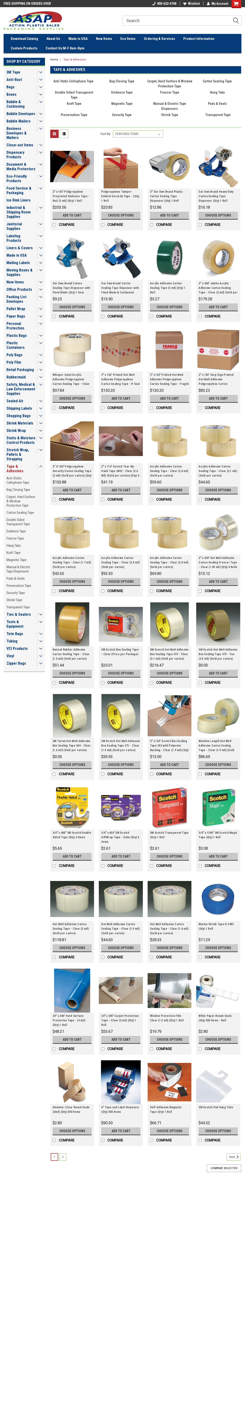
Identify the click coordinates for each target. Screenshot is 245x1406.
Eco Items (127, 39)
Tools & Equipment (14, 624)
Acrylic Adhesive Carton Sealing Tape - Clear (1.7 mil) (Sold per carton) (72, 562)
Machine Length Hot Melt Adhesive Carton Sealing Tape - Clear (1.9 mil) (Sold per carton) (216, 746)
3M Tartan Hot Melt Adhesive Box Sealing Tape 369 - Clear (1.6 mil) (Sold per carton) (72, 745)
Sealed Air (14, 401)
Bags (10, 87)
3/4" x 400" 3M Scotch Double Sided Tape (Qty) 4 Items (72, 835)
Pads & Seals (15, 578)
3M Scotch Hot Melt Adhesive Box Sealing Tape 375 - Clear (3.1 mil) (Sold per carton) (169, 654)
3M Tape (13, 72)
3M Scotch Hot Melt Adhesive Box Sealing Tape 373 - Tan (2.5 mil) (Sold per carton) (218, 654)
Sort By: (105, 134)
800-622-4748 (166, 3)
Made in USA (78, 39)
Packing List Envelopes (16, 299)
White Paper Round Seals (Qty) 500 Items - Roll (215, 1018)
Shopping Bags (18, 416)
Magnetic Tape (16, 560)
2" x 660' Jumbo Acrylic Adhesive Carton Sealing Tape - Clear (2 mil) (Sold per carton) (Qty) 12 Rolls (218, 289)
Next (232, 1157)
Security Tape (15, 593)
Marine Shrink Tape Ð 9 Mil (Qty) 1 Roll (216, 926)
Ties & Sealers (18, 614)
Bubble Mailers (18, 121)
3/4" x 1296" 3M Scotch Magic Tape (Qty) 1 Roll (218, 835)
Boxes (11, 94)
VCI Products (17, 648)
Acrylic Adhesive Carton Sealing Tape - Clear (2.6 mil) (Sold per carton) (169, 471)
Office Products (19, 289)
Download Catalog (24, 39)
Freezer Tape (15, 538)
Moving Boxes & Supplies (19, 272)
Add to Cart (72, 215)
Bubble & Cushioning (15, 104)
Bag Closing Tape (18, 490)
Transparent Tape (18, 607)
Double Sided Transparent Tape (18, 522)
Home (54, 59)
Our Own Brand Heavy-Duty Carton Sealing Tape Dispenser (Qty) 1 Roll (216, 196)
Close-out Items (19, 145)
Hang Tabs (13, 545)
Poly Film (13, 362)
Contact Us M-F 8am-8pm (65, 48)
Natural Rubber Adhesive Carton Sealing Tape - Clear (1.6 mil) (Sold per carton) (71, 654)
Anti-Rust (14, 79)
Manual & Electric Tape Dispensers (18, 569)
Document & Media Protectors (20, 166)
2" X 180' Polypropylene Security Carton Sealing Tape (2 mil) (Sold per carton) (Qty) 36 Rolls (72, 472)
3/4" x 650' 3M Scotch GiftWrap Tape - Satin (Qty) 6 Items (120, 837)
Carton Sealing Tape (20, 512)
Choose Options (121, 215)
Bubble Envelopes (20, 113)
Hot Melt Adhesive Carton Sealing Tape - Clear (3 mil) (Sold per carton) (71, 929)
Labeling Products (13, 238)
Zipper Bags (16, 663)
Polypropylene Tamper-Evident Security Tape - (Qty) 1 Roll (120, 196)
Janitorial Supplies (14, 226)
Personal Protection (15, 325)
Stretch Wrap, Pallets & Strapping (17, 454)
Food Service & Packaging (18, 190)
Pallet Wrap (15, 309)
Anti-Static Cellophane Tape (17, 480)
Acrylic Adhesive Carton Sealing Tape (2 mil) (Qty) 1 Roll (167, 288)
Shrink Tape (14, 600)
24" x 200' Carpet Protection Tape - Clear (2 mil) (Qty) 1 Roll (120, 1020)
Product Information (198, 39)
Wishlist (194, 3)
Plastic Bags (16, 335)
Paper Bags (15, 316)
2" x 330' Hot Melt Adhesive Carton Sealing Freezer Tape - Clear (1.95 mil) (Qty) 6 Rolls (218, 562)
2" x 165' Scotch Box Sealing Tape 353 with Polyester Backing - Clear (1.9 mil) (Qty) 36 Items (169, 746)
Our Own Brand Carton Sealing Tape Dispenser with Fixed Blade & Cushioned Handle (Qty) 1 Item (120, 289)
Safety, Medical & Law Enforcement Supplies (20, 389)
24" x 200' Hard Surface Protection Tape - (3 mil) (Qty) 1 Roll (69, 1020)
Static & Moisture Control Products (20, 440)
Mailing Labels (18, 262)
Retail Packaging (20, 369)
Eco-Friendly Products (16, 178)
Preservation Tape (18, 586)
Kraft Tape (13, 553)
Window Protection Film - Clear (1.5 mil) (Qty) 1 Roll (167, 1018)
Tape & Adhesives (14, 468)
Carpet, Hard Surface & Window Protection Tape (20, 501)
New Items (104, 39)
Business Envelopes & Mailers (16, 133)
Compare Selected (224, 1168)
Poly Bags (14, 355)
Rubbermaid (16, 377)
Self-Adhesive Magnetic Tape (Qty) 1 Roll (166, 1110)
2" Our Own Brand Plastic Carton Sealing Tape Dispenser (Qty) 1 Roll (166, 196)
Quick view (72, 185)
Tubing (11, 641)
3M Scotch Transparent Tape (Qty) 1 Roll (169, 835)
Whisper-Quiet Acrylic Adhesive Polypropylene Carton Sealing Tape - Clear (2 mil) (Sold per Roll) (71, 380)
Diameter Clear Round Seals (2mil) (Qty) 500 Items (71, 1110)
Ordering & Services (159, 39)
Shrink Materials (19, 423)
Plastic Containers (15, 345)
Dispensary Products (15, 154)
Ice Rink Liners (18, 200)
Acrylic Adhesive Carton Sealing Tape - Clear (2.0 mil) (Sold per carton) (169, 562)
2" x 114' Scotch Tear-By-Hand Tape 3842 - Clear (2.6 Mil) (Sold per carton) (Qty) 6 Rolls (120, 472)
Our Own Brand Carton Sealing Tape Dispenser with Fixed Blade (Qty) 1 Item (71, 288)
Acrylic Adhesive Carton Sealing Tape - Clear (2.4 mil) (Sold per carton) (120, 562)
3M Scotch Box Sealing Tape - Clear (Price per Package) (120, 652)
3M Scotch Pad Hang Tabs (216, 1107)
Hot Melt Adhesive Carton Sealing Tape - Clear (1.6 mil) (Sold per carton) (169, 929)
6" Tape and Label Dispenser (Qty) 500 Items (120, 1110)
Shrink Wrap (16, 430)
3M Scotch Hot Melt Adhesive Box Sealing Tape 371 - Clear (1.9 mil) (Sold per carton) (120, 745)
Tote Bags (14, 633)
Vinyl (10, 656)
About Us (53, 39)
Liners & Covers (19, 248)
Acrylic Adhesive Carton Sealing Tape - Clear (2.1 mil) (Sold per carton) (218, 471)
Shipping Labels (19, 408)
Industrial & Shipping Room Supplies (18, 212)
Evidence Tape (16, 531)
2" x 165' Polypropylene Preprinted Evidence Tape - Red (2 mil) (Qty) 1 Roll (71, 196)
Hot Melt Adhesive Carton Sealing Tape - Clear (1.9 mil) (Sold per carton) (120, 929)
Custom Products (24, 48)
